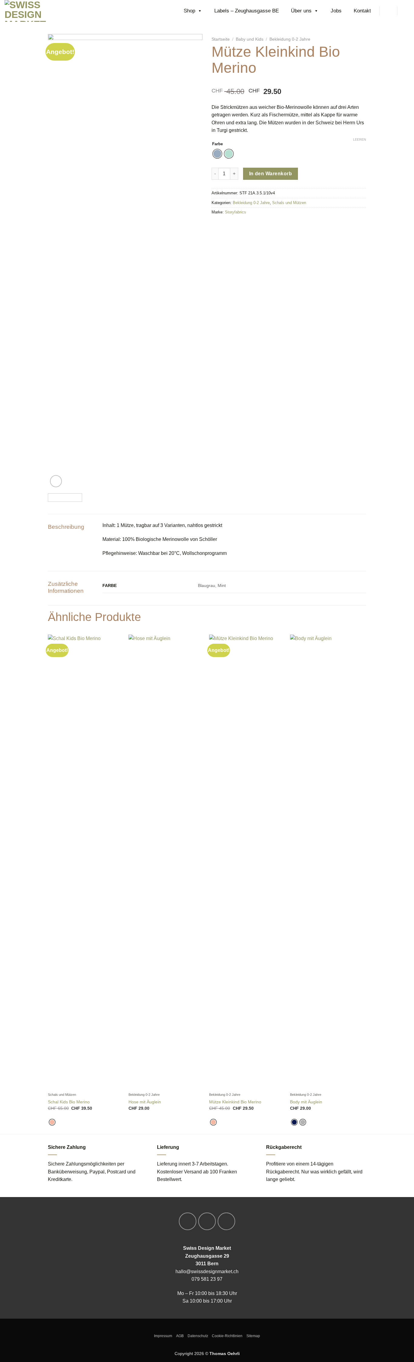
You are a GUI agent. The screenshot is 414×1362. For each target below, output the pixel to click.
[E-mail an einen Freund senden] (233, 225)
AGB (180, 1336)
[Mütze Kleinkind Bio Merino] (246, 862)
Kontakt (362, 11)
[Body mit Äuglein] (327, 862)
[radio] (217, 153)
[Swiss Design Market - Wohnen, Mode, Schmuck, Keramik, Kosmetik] (35, 11)
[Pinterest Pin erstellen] (242, 225)
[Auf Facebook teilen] (216, 225)
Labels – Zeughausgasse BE (246, 11)
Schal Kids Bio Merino (69, 1101)
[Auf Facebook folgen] (187, 1221)
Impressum (163, 1336)
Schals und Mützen (289, 202)
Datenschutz (198, 1336)
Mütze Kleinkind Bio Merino (235, 1101)
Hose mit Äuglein (145, 1101)
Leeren (359, 139)
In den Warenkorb (270, 173)
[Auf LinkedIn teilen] (251, 225)
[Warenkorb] (406, 11)
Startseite (221, 39)
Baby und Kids (249, 39)
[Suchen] (388, 11)
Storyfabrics (235, 212)
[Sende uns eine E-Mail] (226, 1221)
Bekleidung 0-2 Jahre (289, 39)
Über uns (301, 11)
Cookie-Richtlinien (227, 1336)
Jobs (336, 11)
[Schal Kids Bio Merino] (85, 862)
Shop (189, 11)
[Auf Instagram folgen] (207, 1221)
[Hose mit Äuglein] (166, 862)
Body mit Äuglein (306, 1101)
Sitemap (253, 1336)
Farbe (217, 144)
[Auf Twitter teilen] (225, 225)
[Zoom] (56, 481)
